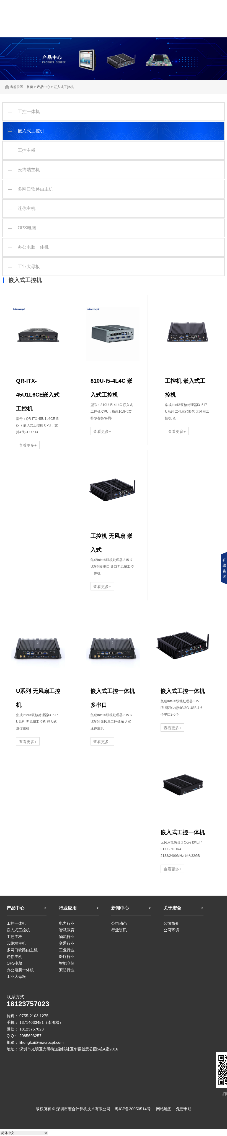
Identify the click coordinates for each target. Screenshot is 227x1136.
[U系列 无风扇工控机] (38, 643)
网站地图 (164, 1109)
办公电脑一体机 (28, 247)
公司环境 (171, 930)
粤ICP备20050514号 (133, 1109)
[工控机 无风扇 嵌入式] (113, 488)
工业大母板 (24, 266)
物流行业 (66, 936)
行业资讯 (119, 930)
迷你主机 (21, 208)
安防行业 (66, 970)
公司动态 (119, 923)
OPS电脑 (22, 227)
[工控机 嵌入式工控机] (188, 333)
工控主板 (21, 150)
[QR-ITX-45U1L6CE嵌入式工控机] (38, 333)
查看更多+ (28, 445)
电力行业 (66, 923)
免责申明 (184, 1109)
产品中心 (43, 87)
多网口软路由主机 (30, 189)
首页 (30, 87)
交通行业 (66, 943)
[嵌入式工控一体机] (183, 643)
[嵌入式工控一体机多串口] (113, 643)
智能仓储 (66, 963)
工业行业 (66, 950)
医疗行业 (66, 956)
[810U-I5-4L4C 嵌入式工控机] (113, 333)
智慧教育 (66, 930)
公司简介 (171, 923)
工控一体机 (24, 111)
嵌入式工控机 (64, 87)
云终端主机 (24, 169)
